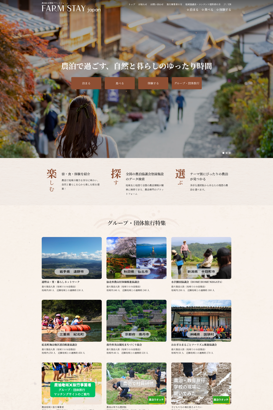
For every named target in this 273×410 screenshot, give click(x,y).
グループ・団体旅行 (186, 83)
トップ (131, 4)
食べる (208, 9)
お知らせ (142, 4)
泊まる (194, 9)
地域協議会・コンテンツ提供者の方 (203, 4)
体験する (225, 9)
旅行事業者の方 (174, 4)
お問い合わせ (157, 4)
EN (229, 4)
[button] (223, 153)
